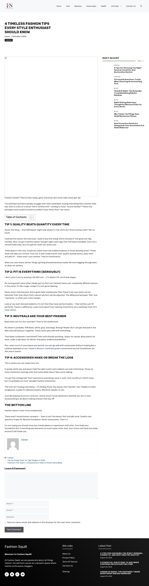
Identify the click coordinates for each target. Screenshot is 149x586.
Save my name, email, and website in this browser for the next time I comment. (44, 522)
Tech (68, 6)
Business (78, 6)
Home (58, 6)
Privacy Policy (68, 558)
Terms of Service (69, 562)
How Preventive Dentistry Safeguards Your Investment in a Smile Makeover (129, 125)
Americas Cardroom (29, 396)
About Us (66, 554)
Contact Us (131, 6)
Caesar (7, 36)
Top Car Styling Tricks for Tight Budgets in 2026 (26, 460)
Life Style (115, 6)
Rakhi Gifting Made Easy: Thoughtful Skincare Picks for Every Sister (128, 104)
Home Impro (91, 6)
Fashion (9, 40)
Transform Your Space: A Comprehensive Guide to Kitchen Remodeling (34, 463)
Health (103, 6)
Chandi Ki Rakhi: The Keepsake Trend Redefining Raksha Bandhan (128, 93)
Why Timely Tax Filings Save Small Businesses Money (126, 115)
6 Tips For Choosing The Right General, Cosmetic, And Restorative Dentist (127, 70)
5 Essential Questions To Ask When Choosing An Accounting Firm (128, 81)
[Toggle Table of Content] (30, 217)
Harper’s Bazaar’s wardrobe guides (45, 348)
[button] (141, 6)
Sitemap (66, 572)
